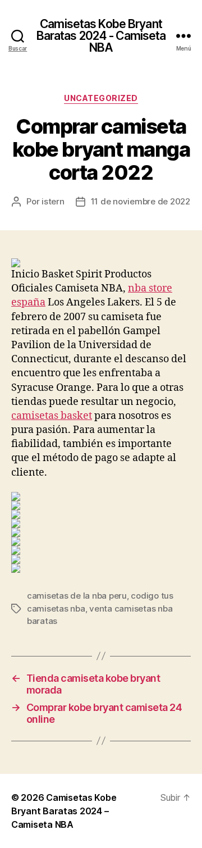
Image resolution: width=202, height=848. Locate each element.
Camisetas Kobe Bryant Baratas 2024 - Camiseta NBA (101, 35)
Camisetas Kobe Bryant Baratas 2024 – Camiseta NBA (63, 811)
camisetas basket (51, 415)
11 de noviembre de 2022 (140, 201)
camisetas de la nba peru (77, 595)
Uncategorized (101, 98)
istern (53, 201)
